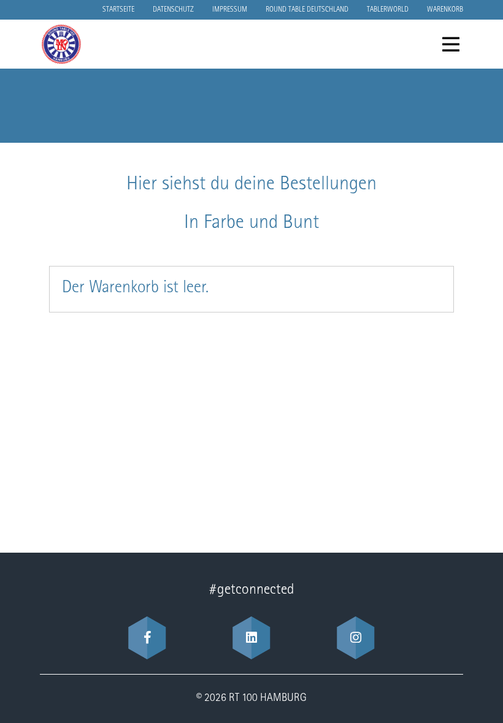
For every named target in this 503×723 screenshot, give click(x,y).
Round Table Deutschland (307, 9)
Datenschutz (173, 9)
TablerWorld (388, 9)
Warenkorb (445, 9)
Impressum (229, 9)
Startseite (118, 9)
